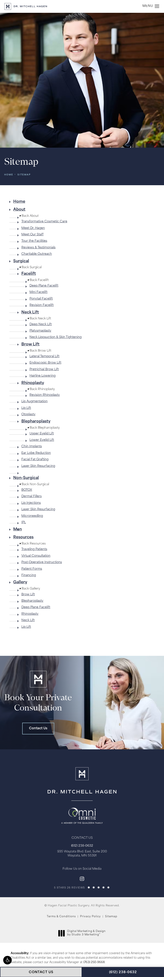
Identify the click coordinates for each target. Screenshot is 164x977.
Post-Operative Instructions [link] (41, 562)
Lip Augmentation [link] (34, 401)
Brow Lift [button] (39, 350)
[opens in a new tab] (82, 812)
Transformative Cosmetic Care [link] (44, 221)
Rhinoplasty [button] (41, 389)
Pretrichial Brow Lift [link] (44, 369)
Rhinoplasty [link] (32, 383)
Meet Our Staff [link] (32, 234)
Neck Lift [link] (30, 313)
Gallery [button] (29, 588)
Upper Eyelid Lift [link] (41, 433)
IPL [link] (23, 522)
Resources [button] (32, 543)
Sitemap (24, 175)
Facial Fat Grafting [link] (34, 459)
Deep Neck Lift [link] (40, 324)
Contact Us (38, 728)
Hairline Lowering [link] (42, 375)
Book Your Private (38, 703)
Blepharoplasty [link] (35, 422)
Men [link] (17, 529)
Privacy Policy (90, 916)
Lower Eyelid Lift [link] (41, 440)
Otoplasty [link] (28, 414)
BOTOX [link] (26, 490)
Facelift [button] (38, 280)
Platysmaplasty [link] (40, 330)
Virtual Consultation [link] (35, 556)
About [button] (29, 216)
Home (8, 175)
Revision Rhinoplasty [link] (44, 395)
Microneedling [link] (32, 516)
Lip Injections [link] (31, 503)
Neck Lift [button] (39, 318)
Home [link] (19, 202)
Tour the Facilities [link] (34, 241)
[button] (7, 960)
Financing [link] (28, 575)
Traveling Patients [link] (34, 549)
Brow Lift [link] (30, 345)
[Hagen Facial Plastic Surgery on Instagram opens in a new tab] (82, 878)
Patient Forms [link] (31, 569)
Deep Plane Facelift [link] (43, 285)
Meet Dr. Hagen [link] (33, 228)
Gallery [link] (20, 582)
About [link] (19, 210)
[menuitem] (82, 202)
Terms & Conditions (61, 916)
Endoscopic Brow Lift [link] (45, 362)
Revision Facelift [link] (41, 305)
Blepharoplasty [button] (43, 428)
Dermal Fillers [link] (31, 496)
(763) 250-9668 (94, 962)
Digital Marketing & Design (86, 933)
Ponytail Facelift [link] (41, 298)
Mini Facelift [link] (38, 292)
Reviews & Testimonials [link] (38, 247)
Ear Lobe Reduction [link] (36, 453)
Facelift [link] (28, 274)
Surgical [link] (21, 261)
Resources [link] (23, 537)
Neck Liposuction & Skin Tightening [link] (55, 337)
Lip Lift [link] (26, 408)
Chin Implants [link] (31, 446)
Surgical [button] (30, 267)
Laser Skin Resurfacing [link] (38, 466)
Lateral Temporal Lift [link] (44, 356)
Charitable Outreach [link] (36, 254)
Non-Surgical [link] (26, 478)
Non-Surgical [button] (34, 484)
